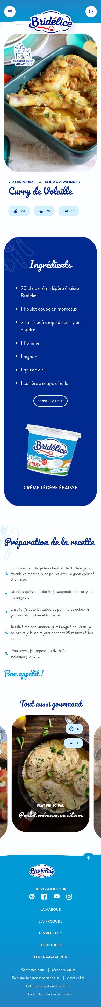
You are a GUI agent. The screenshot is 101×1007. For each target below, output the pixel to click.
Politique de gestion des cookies (48, 985)
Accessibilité (75, 977)
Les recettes (50, 933)
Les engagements (50, 957)
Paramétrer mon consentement (50, 993)
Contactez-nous (32, 969)
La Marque (50, 909)
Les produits (51, 921)
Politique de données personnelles (35, 977)
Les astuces (50, 945)
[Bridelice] (50, 11)
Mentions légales (63, 969)
